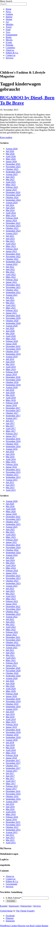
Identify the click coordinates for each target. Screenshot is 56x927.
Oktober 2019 (12, 351)
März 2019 (11, 369)
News (8, 11)
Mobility (9, 24)
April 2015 (11, 490)
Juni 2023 (10, 238)
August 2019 (12, 356)
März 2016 (11, 462)
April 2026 (11, 156)
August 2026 (12, 148)
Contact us (10, 55)
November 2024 (13, 195)
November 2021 (13, 287)
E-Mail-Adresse (13, 898)
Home (8, 9)
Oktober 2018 (12, 382)
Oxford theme (6, 911)
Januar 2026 (11, 161)
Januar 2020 (11, 344)
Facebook (10, 915)
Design (9, 19)
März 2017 (11, 431)
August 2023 (12, 233)
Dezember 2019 (13, 346)
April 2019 (11, 367)
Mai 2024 (10, 210)
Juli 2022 (10, 267)
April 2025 (11, 182)
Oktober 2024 (12, 197)
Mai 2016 (10, 457)
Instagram (10, 921)
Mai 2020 (10, 333)
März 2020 (11, 338)
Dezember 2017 (13, 408)
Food (8, 29)
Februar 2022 (12, 279)
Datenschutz (26, 906)
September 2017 (13, 415)
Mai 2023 (10, 241)
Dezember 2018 (13, 377)
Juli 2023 (10, 236)
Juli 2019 (10, 359)
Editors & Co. (12, 52)
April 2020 (11, 336)
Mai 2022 (10, 272)
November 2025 (13, 166)
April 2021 (11, 305)
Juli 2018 (10, 390)
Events (9, 42)
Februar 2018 (12, 403)
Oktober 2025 (12, 169)
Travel (8, 27)
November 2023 (13, 225)
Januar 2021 (11, 313)
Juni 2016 (10, 454)
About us (10, 50)
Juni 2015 (10, 485)
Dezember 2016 (13, 439)
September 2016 (13, 446)
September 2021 (13, 292)
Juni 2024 (10, 208)
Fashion (9, 14)
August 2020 (12, 326)
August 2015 (12, 480)
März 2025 (11, 184)
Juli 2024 (10, 205)
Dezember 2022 (13, 254)
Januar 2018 (11, 405)
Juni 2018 (10, 392)
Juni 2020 (10, 331)
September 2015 (13, 477)
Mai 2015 (10, 487)
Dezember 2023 (13, 223)
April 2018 (11, 397)
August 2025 (12, 174)
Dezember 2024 (13, 192)
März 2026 (11, 159)
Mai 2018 (10, 395)
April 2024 (11, 213)
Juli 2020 (10, 328)
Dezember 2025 (13, 164)
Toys (8, 32)
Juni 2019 (10, 362)
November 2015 (13, 472)
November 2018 (13, 380)
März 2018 (11, 400)
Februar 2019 (12, 372)
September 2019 (13, 354)
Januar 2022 (11, 282)
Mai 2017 (10, 426)
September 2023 (13, 231)
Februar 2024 (12, 218)
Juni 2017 (10, 423)
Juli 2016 (10, 451)
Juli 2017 (10, 421)
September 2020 (13, 323)
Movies (9, 40)
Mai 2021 (10, 302)
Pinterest (9, 918)
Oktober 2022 (12, 259)
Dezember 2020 (13, 315)
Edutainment (11, 35)
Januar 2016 (11, 467)
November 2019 (13, 349)
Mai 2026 (10, 154)
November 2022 (13, 256)
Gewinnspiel (11, 884)
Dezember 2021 (13, 285)
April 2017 (11, 428)
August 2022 (12, 264)
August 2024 (12, 202)
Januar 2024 (11, 220)
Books (9, 37)
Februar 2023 (12, 249)
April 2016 (11, 459)
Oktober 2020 (12, 320)
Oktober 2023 (12, 228)
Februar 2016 (12, 464)
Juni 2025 (10, 177)
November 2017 (13, 410)
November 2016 (13, 441)
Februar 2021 (12, 310)
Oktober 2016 (12, 444)
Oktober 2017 (12, 413)
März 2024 (11, 215)
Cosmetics (10, 47)
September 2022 (13, 261)
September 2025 (13, 172)
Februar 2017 (12, 433)
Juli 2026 (10, 151)
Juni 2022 (10, 269)
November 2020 (13, 318)
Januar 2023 (11, 251)
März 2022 (11, 277)
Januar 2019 (11, 374)
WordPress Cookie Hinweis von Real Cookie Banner (24, 925)
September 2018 (13, 385)
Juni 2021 (10, 300)
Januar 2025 (11, 190)
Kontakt (3, 906)
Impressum (14, 906)
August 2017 (12, 418)
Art (7, 22)
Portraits (9, 45)
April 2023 (11, 243)
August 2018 (12, 387)
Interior (9, 17)
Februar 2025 (12, 187)
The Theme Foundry (25, 911)
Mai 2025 (10, 179)
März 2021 (11, 308)
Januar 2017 (11, 436)
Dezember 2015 (13, 469)
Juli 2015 (10, 482)
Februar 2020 (12, 341)
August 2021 (12, 295)
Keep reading (6, 137)
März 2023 (11, 246)
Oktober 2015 (12, 474)
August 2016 (12, 449)
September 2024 (13, 200)
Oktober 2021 (12, 290)
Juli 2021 (10, 297)
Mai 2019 (10, 364)
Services (9, 58)
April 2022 (11, 274)
